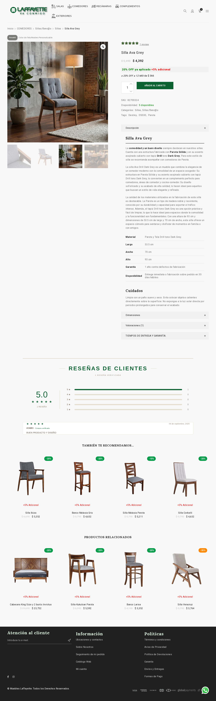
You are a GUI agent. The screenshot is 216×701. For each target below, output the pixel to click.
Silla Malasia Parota (134, 512)
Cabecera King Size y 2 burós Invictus (31, 604)
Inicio (10, 28)
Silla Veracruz (185, 604)
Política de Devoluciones (158, 654)
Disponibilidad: (129, 105)
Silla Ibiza (30, 512)
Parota (151, 115)
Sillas (58, 28)
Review (144, 44)
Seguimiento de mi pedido (90, 654)
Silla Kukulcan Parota (82, 604)
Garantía (148, 661)
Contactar (68, 640)
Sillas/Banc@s (43, 28)
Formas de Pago (153, 676)
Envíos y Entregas (154, 669)
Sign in (192, 11)
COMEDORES (24, 28)
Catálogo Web (83, 661)
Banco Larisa (134, 604)
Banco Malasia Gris (82, 512)
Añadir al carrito (155, 85)
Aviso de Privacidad (155, 647)
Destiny (132, 115)
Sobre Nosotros (84, 647)
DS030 (142, 115)
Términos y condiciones (157, 639)
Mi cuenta (81, 669)
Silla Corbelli (185, 512)
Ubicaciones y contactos (89, 639)
